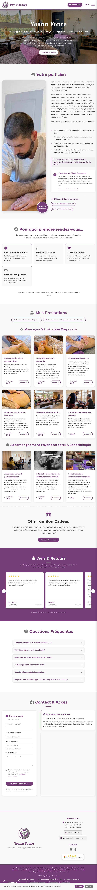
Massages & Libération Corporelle (27, 320)
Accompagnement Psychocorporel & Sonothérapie (65, 320)
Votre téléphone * (12, 742)
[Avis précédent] (4, 591)
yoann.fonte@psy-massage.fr (73, 838)
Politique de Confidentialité (47, 879)
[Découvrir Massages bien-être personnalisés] (16, 345)
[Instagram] (71, 849)
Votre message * (11, 753)
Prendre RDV (76, 4)
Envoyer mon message (20, 783)
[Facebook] (75, 849)
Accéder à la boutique (48, 540)
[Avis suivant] (93, 591)
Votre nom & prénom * (13, 724)
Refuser (89, 886)
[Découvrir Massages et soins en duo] (48, 399)
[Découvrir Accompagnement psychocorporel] (16, 460)
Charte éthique (53, 882)
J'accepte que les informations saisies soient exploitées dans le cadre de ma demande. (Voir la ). (19, 773)
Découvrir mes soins (48, 52)
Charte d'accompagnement (64, 203)
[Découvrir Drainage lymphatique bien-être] (16, 399)
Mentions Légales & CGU (26, 879)
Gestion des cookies (72, 879)
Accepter (79, 886)
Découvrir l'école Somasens (67, 189)
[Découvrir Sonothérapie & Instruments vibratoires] (80, 460)
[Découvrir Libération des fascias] (80, 345)
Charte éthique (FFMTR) (63, 209)
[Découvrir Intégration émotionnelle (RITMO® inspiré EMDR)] (48, 460)
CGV (61, 879)
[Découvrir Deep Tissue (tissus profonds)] (48, 345)
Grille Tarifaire (65, 882)
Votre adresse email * (13, 733)
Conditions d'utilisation (19, 791)
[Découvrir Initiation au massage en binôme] (80, 399)
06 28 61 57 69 (73, 832)
